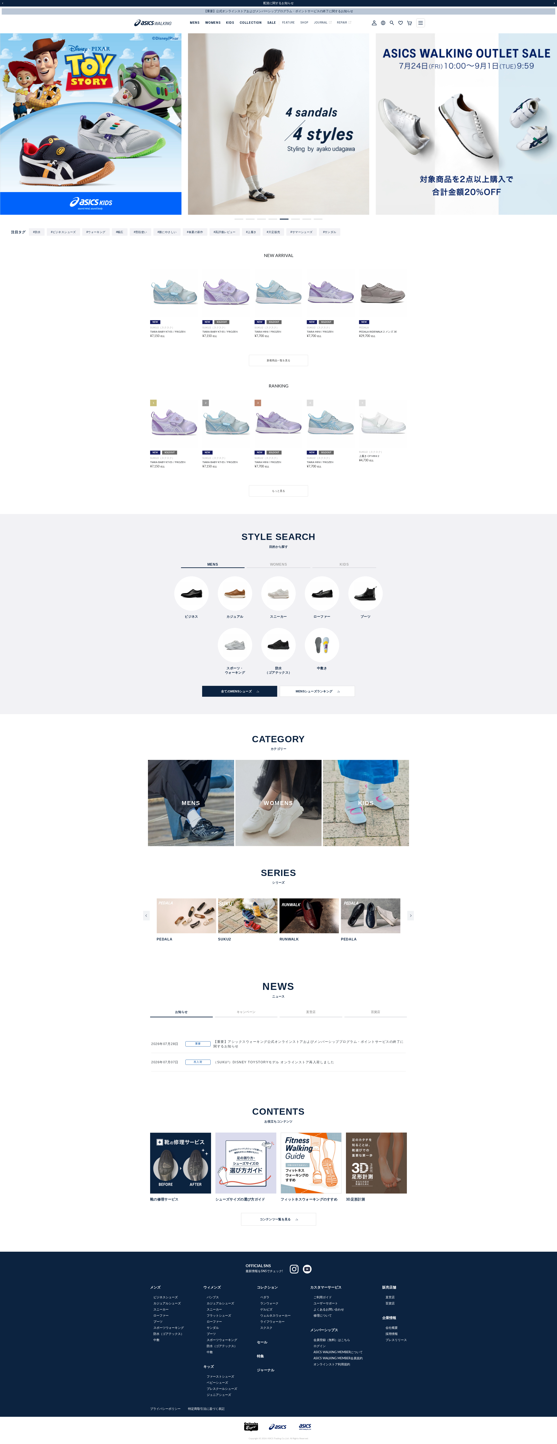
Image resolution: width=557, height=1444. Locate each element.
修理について (323, 1315)
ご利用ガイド (323, 1297)
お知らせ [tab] (181, 1012)
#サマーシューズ (301, 232)
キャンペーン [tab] (246, 1012)
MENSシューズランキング (314, 691)
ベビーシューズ (217, 1382)
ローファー (161, 1315)
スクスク (266, 1327)
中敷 (156, 1340)
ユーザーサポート (326, 1303)
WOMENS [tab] (278, 564)
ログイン (320, 1346)
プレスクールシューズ (222, 1388)
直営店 (390, 1297)
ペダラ (264, 1297)
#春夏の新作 (195, 232)
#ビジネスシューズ (63, 232)
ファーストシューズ (220, 1376)
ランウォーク (269, 1303)
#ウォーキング (96, 232)
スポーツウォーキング (168, 1327)
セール (262, 1342)
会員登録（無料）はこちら (332, 1340)
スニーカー (161, 1309)
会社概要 (392, 1327)
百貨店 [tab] (375, 1012)
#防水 (36, 232)
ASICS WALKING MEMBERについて (338, 1352)
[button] (239, 219)
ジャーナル (265, 1370)
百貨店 (390, 1303)
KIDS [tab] (344, 564)
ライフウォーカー (272, 1321)
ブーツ (158, 1321)
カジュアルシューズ (167, 1303)
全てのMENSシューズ (236, 691)
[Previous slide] (146, 915)
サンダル (213, 1327)
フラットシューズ (219, 1315)
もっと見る (278, 491)
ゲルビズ (266, 1309)
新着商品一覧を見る (278, 360)
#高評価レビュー (225, 232)
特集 (260, 1356)
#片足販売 (273, 232)
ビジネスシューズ (165, 1297)
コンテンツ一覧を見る (275, 1219)
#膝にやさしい (167, 232)
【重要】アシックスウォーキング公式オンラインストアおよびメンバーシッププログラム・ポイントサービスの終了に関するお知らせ (308, 1044)
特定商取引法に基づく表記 (206, 1408)
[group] (90, 124)
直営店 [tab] (310, 1012)
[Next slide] (410, 915)
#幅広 (119, 232)
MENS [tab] (212, 564)
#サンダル (329, 232)
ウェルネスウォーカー (275, 1315)
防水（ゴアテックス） (168, 1334)
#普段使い (140, 232)
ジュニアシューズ (219, 1395)
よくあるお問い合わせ (329, 1309)
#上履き (251, 232)
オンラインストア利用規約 (332, 1364)
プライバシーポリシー (165, 1408)
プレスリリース (396, 1340)
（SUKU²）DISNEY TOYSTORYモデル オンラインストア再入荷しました (273, 1062)
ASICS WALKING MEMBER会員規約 (338, 1358)
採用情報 (392, 1334)
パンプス (213, 1297)
